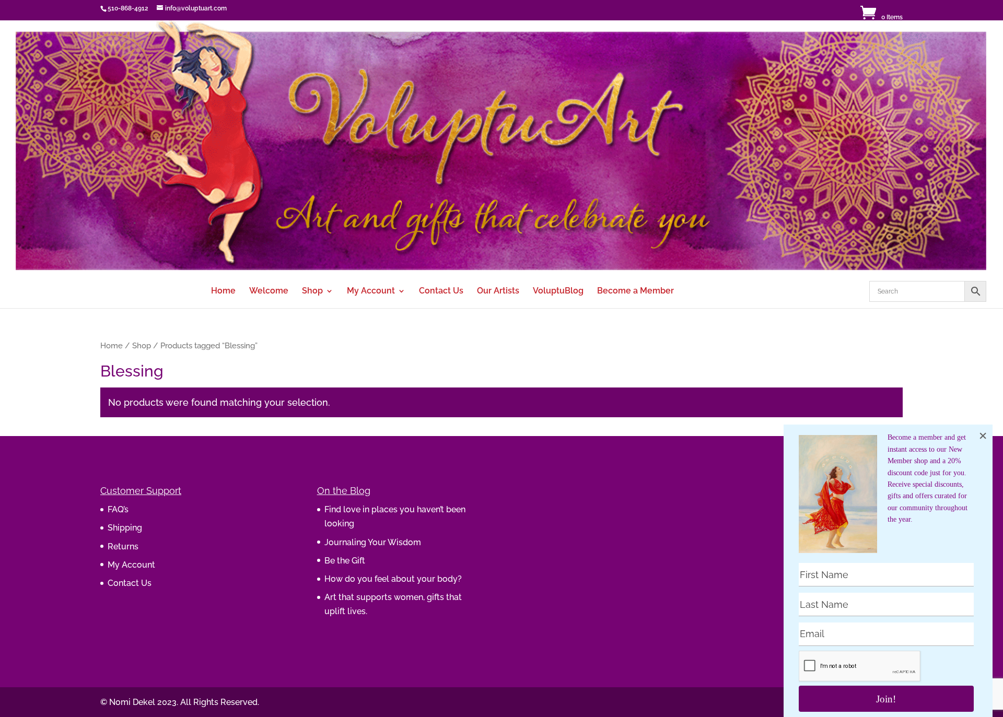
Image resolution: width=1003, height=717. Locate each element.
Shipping (125, 528)
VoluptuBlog (558, 291)
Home (223, 291)
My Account (371, 291)
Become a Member (635, 291)
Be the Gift (344, 561)
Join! (886, 699)
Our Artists (498, 291)
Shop (312, 291)
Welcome (268, 291)
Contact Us (441, 291)
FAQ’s (118, 509)
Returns (123, 546)
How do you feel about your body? (393, 579)
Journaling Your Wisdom (372, 542)
